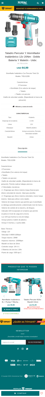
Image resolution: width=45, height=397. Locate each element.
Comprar (21, 393)
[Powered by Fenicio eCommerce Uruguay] (40, 376)
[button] (41, 296)
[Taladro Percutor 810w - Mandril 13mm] (33, 286)
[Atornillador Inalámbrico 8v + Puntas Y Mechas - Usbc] (11, 286)
